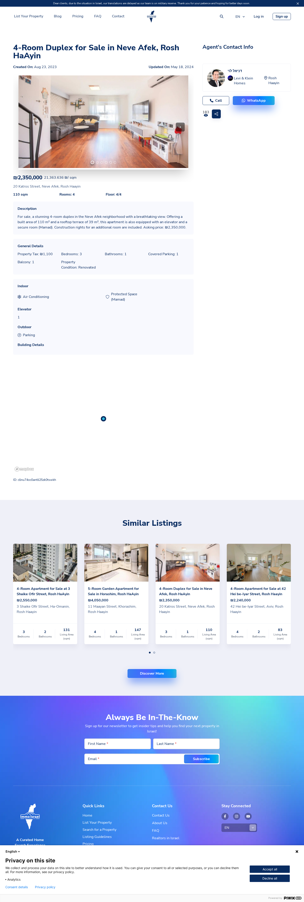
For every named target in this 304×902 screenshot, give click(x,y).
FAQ (97, 16)
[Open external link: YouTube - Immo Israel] (248, 816)
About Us (159, 823)
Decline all (269, 878)
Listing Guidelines (97, 836)
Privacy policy (45, 887)
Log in (259, 16)
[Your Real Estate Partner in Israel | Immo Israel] (151, 16)
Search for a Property (99, 829)
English (11, 851)
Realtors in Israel (165, 838)
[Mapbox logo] (24, 469)
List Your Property (28, 16)
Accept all (270, 869)
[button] (180, 127)
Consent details (16, 887)
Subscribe (201, 758)
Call (218, 100)
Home (87, 815)
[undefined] (92, 162)
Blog (58, 16)
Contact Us (161, 815)
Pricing (77, 16)
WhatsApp (256, 100)
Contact (118, 16)
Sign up (282, 16)
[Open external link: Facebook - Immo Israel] (225, 816)
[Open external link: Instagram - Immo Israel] (236, 816)
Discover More (152, 673)
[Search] (221, 16)
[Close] (297, 3)
